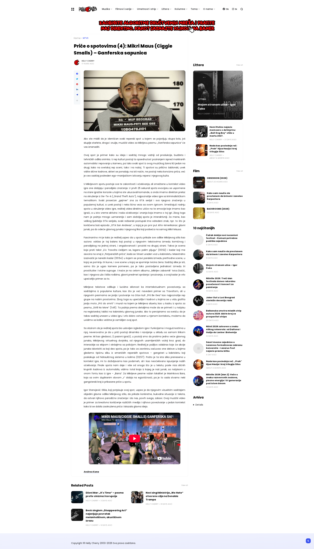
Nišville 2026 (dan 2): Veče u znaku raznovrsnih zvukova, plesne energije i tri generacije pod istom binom (223, 379)
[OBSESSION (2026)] (199, 182)
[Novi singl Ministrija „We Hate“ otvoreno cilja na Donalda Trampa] (137, 497)
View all (184, 485)
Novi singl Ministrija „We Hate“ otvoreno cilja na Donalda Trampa (164, 496)
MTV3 (85, 38)
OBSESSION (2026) (217, 178)
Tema (194, 9)
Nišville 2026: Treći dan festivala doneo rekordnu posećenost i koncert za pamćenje (220, 283)
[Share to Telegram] (77, 95)
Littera (165, 9)
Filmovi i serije (123, 9)
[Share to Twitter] (77, 79)
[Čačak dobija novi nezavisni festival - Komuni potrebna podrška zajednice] (198, 240)
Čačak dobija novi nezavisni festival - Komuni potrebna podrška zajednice (222, 238)
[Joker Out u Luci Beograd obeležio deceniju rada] (198, 301)
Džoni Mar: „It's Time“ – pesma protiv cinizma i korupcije (104, 494)
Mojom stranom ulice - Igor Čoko (217, 107)
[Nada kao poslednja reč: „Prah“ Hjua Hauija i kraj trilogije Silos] (202, 150)
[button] (77, 100)
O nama (208, 9)
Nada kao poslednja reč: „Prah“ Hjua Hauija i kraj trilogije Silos (223, 148)
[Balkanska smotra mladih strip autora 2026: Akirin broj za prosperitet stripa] (198, 315)
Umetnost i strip (146, 9)
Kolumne (180, 9)
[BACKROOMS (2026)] (199, 213)
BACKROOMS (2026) (218, 208)
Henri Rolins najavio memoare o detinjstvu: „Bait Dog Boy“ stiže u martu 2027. (222, 131)
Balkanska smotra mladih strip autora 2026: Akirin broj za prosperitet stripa (223, 313)
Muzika (106, 9)
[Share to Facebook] (77, 74)
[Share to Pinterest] (77, 84)
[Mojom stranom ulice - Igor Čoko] (198, 268)
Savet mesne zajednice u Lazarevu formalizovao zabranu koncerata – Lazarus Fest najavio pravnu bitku (224, 346)
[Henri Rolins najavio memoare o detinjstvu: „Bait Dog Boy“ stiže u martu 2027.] (202, 131)
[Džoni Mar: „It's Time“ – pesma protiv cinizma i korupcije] (77, 497)
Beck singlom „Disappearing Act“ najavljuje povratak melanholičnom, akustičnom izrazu (106, 515)
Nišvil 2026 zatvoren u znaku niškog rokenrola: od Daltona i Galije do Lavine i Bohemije (223, 329)
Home (77, 38)
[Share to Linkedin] (77, 89)
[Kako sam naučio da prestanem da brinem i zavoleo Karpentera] (199, 198)
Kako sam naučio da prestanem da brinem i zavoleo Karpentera (225, 196)
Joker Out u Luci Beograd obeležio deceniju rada (220, 299)
